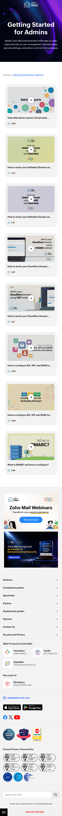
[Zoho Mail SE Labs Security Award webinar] (31, 549)
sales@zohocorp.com (19, 698)
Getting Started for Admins (28, 75)
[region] (31, 106)
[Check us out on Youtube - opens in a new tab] (17, 717)
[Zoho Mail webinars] (31, 511)
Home (6, 75)
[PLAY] (31, 100)
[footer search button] (55, 795)
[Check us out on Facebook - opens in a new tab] (5, 717)
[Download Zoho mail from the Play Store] (32, 707)
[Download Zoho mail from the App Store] (12, 707)
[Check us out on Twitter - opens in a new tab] (11, 717)
